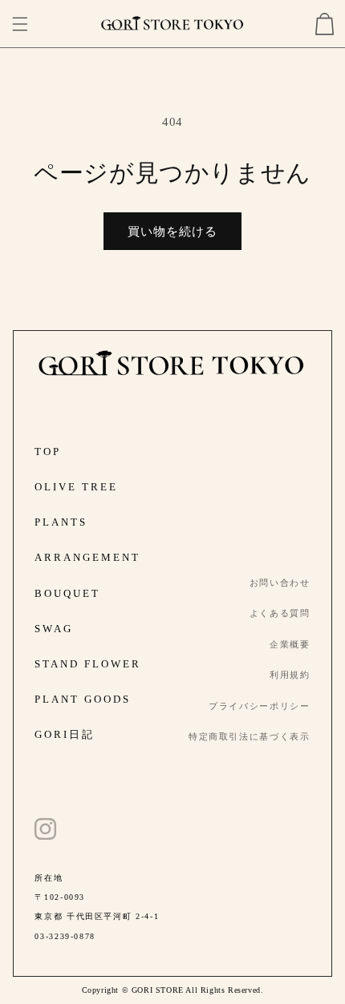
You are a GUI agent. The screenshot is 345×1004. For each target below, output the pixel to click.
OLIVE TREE (76, 487)
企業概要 (290, 644)
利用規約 (290, 674)
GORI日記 (64, 734)
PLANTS (60, 522)
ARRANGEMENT (87, 557)
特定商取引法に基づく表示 (249, 736)
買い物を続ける (172, 231)
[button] (20, 24)
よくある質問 (280, 613)
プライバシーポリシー (259, 706)
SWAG (53, 629)
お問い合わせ (280, 582)
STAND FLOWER (87, 664)
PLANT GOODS (82, 699)
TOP (47, 452)
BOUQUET (67, 593)
